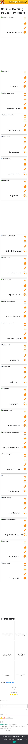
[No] (26, 739)
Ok (14, 741)
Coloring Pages (10, 682)
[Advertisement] (14, 54)
